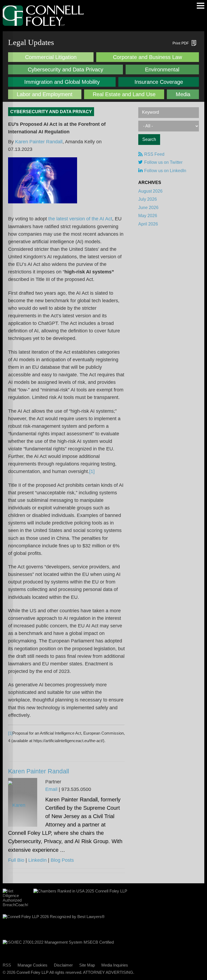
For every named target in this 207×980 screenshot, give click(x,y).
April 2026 (148, 224)
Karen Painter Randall (39, 141)
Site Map (87, 965)
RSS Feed (154, 154)
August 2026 (150, 191)
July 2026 (147, 199)
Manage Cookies (32, 965)
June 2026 (148, 207)
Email (51, 789)
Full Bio (16, 860)
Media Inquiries (114, 965)
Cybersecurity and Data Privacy (65, 69)
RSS (7, 965)
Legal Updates (31, 42)
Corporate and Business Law (147, 57)
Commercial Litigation (51, 57)
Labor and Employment (45, 94)
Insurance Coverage (158, 82)
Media (183, 94)
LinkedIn (37, 860)
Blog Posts (62, 860)
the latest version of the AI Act (80, 218)
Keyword (150, 112)
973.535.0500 (76, 789)
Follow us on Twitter (163, 162)
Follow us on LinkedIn (165, 170)
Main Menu (200, 6)
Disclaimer (63, 965)
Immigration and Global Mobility (62, 82)
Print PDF (180, 43)
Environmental (162, 69)
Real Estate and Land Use (124, 94)
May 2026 (147, 215)
